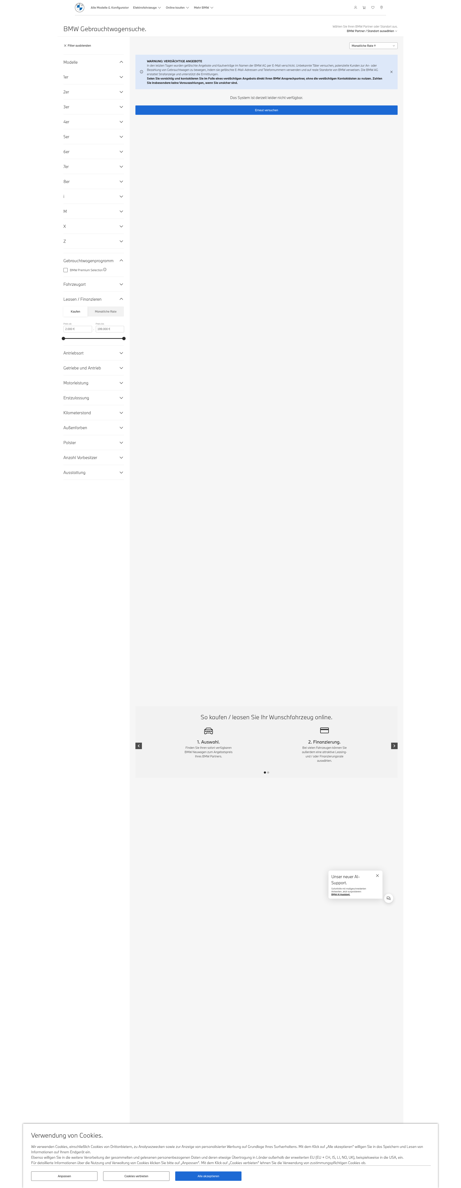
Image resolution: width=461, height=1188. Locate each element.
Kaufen (75, 311)
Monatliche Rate (106, 311)
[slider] (63, 338)
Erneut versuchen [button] (266, 110)
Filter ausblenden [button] (79, 46)
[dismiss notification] (391, 72)
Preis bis (100, 323)
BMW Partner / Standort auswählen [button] (370, 31)
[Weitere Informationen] (105, 270)
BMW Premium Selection (86, 270)
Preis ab (67, 323)
